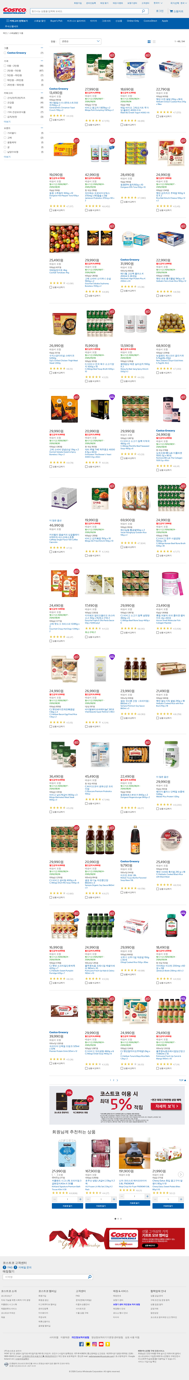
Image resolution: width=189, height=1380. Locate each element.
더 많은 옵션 (55, 520)
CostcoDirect (150, 20)
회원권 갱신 (43, 1300)
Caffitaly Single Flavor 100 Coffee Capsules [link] (63, 540)
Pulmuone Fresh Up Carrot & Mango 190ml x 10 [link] (168, 1057)
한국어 (157, 3)
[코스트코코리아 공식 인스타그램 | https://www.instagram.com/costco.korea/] (94, 1345)
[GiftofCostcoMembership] (117, 1248)
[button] (145, 11)
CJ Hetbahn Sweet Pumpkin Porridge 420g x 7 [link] (61, 971)
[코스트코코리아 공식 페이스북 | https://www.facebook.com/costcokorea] (81, 1345)
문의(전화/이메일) (83, 1300)
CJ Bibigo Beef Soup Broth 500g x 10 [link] (99, 370)
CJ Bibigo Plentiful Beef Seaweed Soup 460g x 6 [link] (135, 447)
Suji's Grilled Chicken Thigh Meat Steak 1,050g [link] (63, 361)
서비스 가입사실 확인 (147, 1361)
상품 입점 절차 (157, 1304)
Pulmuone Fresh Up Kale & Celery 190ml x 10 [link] (99, 971)
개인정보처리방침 (80, 1337)
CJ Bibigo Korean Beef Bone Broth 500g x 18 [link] (171, 544)
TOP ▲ (182, 1080)
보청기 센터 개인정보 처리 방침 (126, 1304)
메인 (5, 33)
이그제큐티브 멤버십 (47, 1304)
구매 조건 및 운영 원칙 (160, 1300)
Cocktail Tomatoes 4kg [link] (59, 272)
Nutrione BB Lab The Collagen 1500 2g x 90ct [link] (169, 459)
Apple (165, 20)
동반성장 (154, 1313)
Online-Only (133, 20)
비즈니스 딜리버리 (76, 20)
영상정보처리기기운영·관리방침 (107, 1337)
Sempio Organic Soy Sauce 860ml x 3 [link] (99, 886)
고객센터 (81, 1291)
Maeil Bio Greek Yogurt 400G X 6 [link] (135, 112)
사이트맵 (54, 1337)
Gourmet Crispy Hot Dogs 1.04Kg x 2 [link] (64, 630)
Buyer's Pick (56, 20)
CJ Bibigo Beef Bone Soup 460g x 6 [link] (135, 621)
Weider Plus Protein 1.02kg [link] (167, 796)
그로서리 (106, 20)
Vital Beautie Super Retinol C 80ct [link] (99, 712)
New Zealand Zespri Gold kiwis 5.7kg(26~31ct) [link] (169, 361)
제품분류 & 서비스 (9, 1308)
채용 (3, 1317)
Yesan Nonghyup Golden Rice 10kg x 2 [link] (134, 533)
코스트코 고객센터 (15, 1263)
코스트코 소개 (9, 1291)
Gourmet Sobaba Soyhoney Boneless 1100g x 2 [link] (97, 284)
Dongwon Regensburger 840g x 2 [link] (135, 797)
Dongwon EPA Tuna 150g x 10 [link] (133, 187)
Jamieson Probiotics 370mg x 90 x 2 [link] (99, 199)
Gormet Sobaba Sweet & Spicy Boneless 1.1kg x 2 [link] (62, 453)
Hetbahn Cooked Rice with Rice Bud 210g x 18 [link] (169, 704)
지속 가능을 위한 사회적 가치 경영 (15, 1300)
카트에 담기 (67, 1206)
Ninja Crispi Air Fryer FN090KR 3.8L (134, 1186)
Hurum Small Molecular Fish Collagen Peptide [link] (168, 621)
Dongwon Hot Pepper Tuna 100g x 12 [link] (64, 196)
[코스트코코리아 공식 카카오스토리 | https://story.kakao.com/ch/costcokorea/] (107, 1345)
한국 (182, 3)
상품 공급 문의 (157, 1296)
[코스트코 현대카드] (117, 1123)
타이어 (93, 20)
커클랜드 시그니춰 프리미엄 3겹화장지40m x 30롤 (66, 1182)
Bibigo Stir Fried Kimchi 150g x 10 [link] (99, 541)
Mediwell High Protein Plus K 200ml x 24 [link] (133, 279)
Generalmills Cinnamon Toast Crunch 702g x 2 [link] (62, 108)
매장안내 (117, 1296)
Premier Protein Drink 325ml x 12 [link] (63, 1051)
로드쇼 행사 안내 (120, 1313)
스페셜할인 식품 (16, 33)
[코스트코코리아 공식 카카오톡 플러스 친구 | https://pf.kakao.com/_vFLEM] (88, 1345)
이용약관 (65, 1337)
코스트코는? (6, 1296)
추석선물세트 (11, 26)
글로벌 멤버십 (44, 1326)
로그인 (160, 10)
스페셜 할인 (40, 20)
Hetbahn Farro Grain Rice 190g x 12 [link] (171, 281)
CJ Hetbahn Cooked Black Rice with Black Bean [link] (169, 875)
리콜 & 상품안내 (83, 1304)
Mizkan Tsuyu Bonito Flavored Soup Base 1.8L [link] (133, 878)
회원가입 (42, 1296)
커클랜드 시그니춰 (9, 1304)
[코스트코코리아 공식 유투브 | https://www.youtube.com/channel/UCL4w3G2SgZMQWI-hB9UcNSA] (101, 1345)
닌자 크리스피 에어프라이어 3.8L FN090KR (133, 1182)
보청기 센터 (118, 1300)
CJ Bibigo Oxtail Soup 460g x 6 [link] (98, 1053)
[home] (15, 10)
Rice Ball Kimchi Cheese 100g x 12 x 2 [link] (170, 199)
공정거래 (154, 1308)
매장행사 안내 (119, 1308)
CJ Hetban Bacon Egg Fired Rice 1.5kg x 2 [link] (63, 715)
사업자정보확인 (22, 1359)
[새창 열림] (6, 1365)
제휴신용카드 (44, 1321)
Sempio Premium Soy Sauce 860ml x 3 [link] (133, 707)
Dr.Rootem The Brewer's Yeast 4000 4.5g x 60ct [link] (98, 455)
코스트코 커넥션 (8, 1313)
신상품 (119, 20)
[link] (64, 81)
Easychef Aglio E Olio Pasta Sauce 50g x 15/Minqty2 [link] (99, 621)
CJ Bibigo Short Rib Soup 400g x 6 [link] (64, 882)
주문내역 (42, 1317)
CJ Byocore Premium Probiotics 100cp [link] (98, 792)
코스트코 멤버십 (47, 1291)
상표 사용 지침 (132, 1337)
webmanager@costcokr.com (101, 1356)
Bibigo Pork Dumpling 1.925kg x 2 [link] (99, 110)
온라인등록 (43, 1308)
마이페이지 (43, 1313)
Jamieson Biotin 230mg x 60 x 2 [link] (169, 970)
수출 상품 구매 (82, 1313)
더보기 (7, 121)
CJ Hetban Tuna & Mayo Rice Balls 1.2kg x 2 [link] (135, 1057)
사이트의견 (81, 1308)
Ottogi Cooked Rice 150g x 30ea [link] (134, 962)
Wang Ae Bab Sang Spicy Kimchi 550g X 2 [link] (134, 370)
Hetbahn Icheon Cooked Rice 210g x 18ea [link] (171, 102)
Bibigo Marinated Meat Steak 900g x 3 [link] (61, 798)
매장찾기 (8, 1271)
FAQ (78, 1296)
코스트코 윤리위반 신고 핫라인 (164, 1317)
